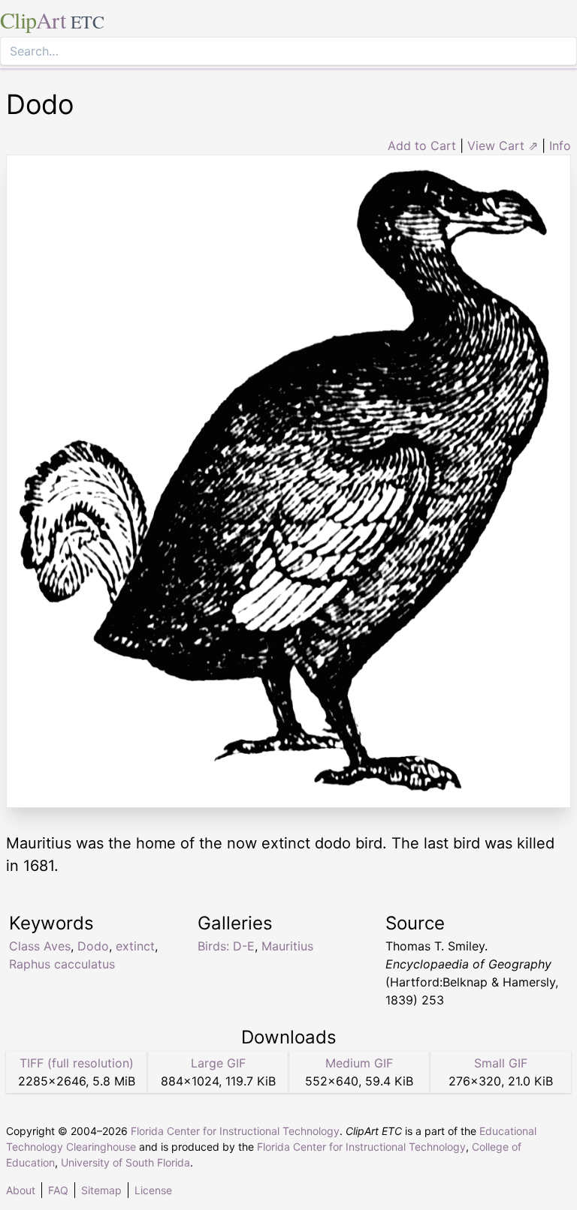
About (20, 1190)
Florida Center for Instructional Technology (235, 1130)
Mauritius (287, 945)
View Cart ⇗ (502, 145)
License (153, 1190)
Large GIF (218, 1062)
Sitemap (101, 1190)
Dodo (93, 945)
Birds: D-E (226, 945)
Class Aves (40, 945)
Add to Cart (422, 145)
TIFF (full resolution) (77, 1062)
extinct (135, 945)
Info (560, 145)
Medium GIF (359, 1062)
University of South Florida (125, 1162)
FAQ (58, 1190)
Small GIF (500, 1062)
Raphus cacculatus (62, 963)
